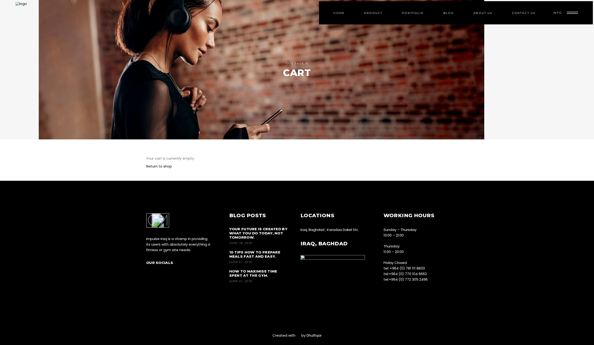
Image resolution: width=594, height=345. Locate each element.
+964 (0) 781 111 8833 (407, 268)
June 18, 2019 (240, 243)
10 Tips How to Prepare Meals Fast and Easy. (255, 254)
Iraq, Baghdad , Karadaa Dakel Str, (329, 229)
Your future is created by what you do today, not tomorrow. (258, 233)
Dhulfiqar (314, 335)
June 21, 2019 (240, 262)
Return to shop (159, 166)
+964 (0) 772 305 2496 (408, 279)
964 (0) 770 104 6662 (409, 273)
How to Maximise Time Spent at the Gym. (253, 273)
